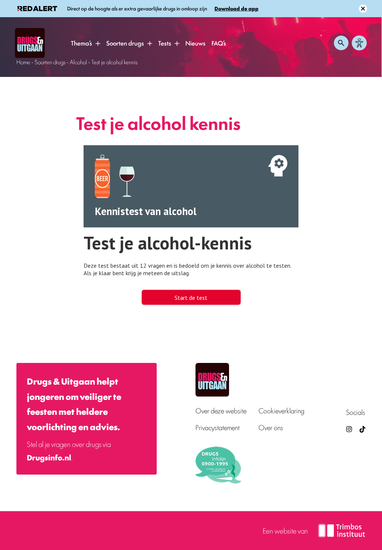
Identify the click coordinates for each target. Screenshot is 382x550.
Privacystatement (217, 427)
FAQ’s (219, 42)
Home (23, 62)
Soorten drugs (125, 42)
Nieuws (195, 42)
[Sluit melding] (363, 8)
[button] (97, 43)
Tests (164, 42)
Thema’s (81, 42)
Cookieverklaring (281, 410)
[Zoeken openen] (341, 42)
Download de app (237, 8)
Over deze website (221, 410)
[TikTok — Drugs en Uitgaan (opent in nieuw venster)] (362, 429)
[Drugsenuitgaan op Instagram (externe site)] (349, 429)
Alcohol (78, 62)
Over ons (271, 427)
